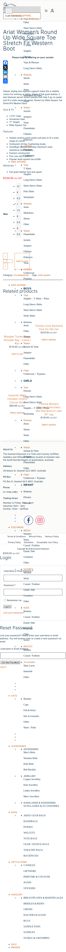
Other (26, 22)
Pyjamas (27, 149)
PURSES (28, 827)
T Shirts (27, 45)
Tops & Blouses (31, 62)
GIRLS (27, 380)
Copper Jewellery (32, 779)
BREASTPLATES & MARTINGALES (43, 897)
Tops (25, 508)
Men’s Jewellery (31, 796)
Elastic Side (29, 551)
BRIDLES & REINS (33, 903)
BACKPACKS (31, 855)
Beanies (27, 698)
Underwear (28, 155)
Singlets (27, 51)
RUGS (26, 920)
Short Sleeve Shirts (32, 28)
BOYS (27, 288)
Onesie (26, 503)
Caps (25, 704)
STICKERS (29, 888)
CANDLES (29, 865)
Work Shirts (29, 315)
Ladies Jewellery (31, 790)
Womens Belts (30, 758)
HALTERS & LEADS (34, 915)
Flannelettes (29, 128)
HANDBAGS (30, 821)
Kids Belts (28, 764)
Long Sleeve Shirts (32, 68)
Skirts (26, 84)
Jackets (26, 111)
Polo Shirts (28, 39)
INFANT (28, 484)
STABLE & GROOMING (36, 938)
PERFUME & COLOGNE (36, 876)
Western (27, 534)
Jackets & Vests (31, 346)
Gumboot (28, 557)
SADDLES (29, 932)
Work (26, 539)
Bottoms (27, 491)
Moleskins (28, 213)
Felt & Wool (29, 710)
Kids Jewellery (30, 785)
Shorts (26, 78)
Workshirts (28, 33)
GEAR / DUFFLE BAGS (36, 844)
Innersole (27, 671)
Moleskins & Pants (32, 95)
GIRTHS (27, 909)
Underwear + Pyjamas (34, 374)
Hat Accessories (31, 716)
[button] (22, 4)
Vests (26, 122)
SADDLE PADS (31, 926)
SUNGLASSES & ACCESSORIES (41, 806)
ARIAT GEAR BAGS (34, 815)
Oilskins (27, 134)
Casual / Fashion (31, 545)
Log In (3, 667)
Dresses (27, 56)
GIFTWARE (29, 871)
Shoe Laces (29, 665)
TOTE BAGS (30, 838)
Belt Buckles (29, 769)
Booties (27, 650)
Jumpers (27, 116)
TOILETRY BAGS (33, 850)
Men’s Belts (29, 752)
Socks (26, 640)
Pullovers (28, 139)
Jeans (26, 89)
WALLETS (29, 832)
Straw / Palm (29, 727)
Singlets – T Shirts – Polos (36, 298)
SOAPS (27, 882)
